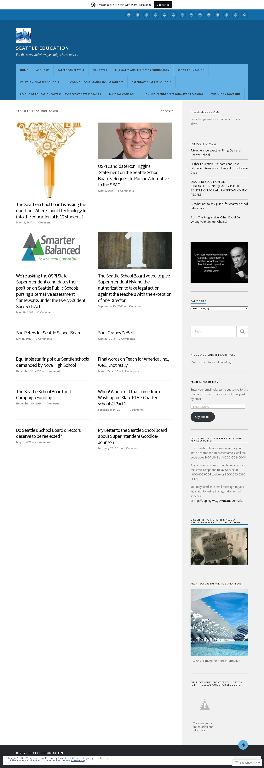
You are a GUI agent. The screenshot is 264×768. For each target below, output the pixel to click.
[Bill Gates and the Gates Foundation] (164, 14)
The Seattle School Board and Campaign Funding (43, 395)
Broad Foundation (191, 70)
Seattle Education (42, 48)
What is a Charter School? (39, 82)
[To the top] (243, 745)
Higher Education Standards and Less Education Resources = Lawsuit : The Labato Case (219, 168)
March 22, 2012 (108, 371)
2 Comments (127, 338)
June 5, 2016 (106, 190)
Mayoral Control (122, 94)
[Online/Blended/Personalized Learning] (226, 14)
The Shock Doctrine (226, 94)
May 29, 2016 (24, 312)
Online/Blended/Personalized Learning (174, 94)
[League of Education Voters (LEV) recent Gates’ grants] (208, 14)
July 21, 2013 (24, 338)
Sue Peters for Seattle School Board (49, 333)
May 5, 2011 (23, 442)
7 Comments (43, 442)
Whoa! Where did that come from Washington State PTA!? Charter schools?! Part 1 (129, 398)
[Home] (128, 14)
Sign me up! (202, 417)
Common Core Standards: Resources (96, 82)
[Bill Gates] (155, 14)
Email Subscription (204, 382)
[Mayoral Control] (217, 14)
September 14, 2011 (110, 409)
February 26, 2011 (109, 448)
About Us (42, 70)
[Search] (244, 14)
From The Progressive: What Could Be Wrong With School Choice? (215, 219)
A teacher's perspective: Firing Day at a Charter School (216, 152)
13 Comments (130, 371)
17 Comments (135, 409)
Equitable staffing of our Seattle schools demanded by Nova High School (52, 362)
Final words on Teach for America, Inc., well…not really (133, 362)
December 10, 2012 (28, 371)
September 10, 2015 (110, 306)
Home (24, 70)
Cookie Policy (78, 760)
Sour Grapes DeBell (116, 333)
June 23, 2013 (106, 338)
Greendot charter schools (152, 82)
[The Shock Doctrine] (235, 14)
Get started (163, 4)
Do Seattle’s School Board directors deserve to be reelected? (48, 433)
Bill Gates (100, 70)
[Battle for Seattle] (146, 14)
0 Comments (45, 312)
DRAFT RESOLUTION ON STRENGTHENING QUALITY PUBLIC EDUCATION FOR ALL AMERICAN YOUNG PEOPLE (219, 188)
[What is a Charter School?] (182, 14)
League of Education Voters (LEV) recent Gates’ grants (60, 94)
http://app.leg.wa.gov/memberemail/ (218, 500)
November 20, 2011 (28, 403)
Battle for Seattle (71, 70)
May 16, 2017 (24, 222)
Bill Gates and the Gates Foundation (142, 70)
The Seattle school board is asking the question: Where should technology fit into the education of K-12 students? (51, 210)
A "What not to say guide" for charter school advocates (219, 206)
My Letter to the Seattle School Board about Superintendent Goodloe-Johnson (132, 436)
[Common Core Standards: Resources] (191, 14)
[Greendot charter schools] (200, 14)
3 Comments (126, 190)
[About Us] (137, 14)
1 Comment (44, 222)
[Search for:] (219, 331)
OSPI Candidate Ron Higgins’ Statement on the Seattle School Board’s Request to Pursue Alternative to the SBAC (133, 175)
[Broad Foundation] (173, 14)
